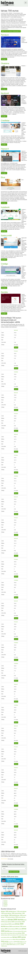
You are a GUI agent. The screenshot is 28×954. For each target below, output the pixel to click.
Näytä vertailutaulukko (14, 871)
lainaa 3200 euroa (22, 931)
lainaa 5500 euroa (11, 941)
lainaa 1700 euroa (6, 917)
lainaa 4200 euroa (9, 939)
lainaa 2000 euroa (15, 919)
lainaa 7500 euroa (14, 943)
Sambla (4, 292)
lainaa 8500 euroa (4, 944)
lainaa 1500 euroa (10, 915)
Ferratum (5, 34)
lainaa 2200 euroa (13, 922)
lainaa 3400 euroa (14, 933)
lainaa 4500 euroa (17, 939)
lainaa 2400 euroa (9, 924)
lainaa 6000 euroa (18, 941)
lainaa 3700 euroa (17, 935)
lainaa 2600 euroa (10, 926)
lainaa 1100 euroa (18, 911)
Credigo (4, 263)
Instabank (5, 207)
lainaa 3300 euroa (5, 933)
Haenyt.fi (5, 148)
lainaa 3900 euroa (8, 937)
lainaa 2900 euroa (16, 929)
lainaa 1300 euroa (13, 913)
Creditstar (5, 120)
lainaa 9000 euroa (11, 944)
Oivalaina (5, 63)
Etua (3, 177)
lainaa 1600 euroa (21, 915)
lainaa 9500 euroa (18, 944)
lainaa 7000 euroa (7, 943)
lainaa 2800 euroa (6, 929)
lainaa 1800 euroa (16, 917)
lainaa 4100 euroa (4, 939)
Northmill (5, 93)
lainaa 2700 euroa (21, 926)
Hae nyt (16, 347)
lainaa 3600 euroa (8, 935)
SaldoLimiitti (6, 235)
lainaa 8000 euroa (21, 943)
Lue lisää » (4, 59)
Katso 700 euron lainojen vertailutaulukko (10, 31)
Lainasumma (5, 866)
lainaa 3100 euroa (14, 931)
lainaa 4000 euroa (19, 937)
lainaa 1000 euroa (6, 911)
